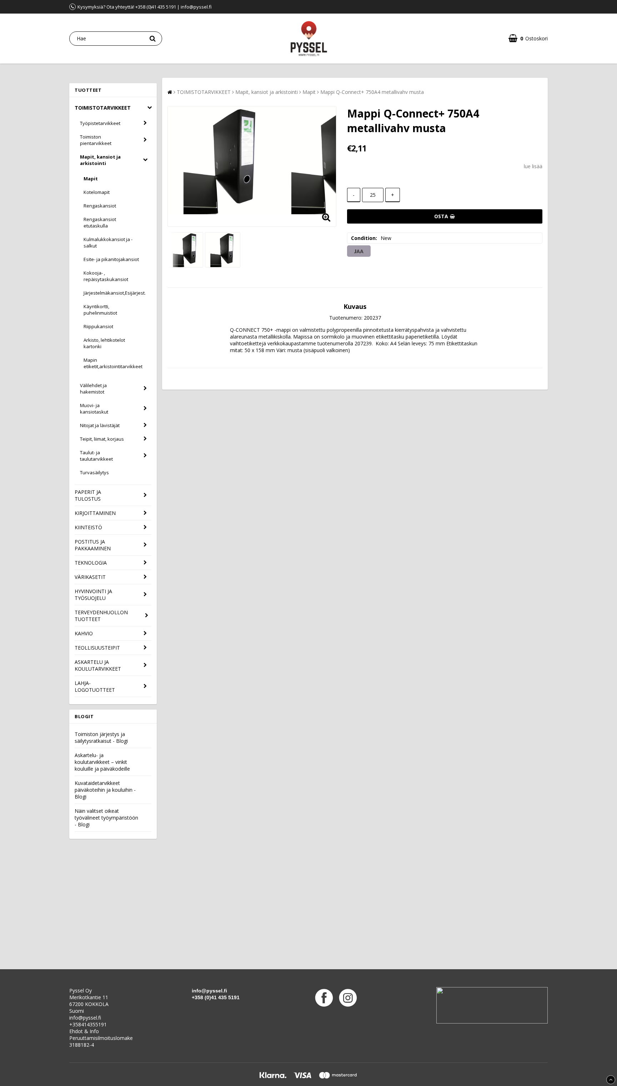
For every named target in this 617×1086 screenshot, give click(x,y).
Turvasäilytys (94, 472)
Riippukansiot (98, 326)
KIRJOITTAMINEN (95, 513)
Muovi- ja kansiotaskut (94, 408)
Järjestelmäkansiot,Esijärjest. (115, 293)
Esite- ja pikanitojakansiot (111, 259)
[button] (528, 38)
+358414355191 (88, 1024)
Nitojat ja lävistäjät (100, 425)
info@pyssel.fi (85, 1017)
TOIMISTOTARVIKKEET (103, 107)
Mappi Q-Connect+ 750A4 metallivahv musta (372, 92)
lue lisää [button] (533, 166)
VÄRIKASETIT (90, 577)
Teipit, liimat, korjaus (102, 439)
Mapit (91, 178)
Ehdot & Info (84, 1031)
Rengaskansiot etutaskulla (100, 222)
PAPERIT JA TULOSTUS (88, 495)
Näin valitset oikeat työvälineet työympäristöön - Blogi (106, 817)
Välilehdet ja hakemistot (93, 388)
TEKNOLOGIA (91, 562)
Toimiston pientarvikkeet (95, 140)
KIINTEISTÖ (88, 527)
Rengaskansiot (100, 205)
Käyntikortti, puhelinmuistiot (100, 309)
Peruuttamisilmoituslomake (101, 1038)
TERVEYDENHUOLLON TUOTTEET (101, 615)
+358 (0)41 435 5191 (216, 997)
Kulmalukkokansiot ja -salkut (108, 242)
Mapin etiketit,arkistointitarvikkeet (113, 363)
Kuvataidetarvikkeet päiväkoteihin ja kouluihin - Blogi (105, 790)
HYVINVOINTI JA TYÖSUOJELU (93, 594)
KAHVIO (84, 633)
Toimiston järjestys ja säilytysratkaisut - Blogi (101, 737)
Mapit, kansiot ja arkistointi (100, 160)
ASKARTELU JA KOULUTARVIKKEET (98, 665)
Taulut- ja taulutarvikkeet (96, 455)
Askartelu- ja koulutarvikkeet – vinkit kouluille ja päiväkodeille (102, 762)
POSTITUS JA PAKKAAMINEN (93, 545)
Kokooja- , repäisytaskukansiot (106, 276)
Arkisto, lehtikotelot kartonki (104, 343)
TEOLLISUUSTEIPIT (97, 647)
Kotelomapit (97, 192)
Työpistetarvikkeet (100, 123)
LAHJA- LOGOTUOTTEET (95, 686)
